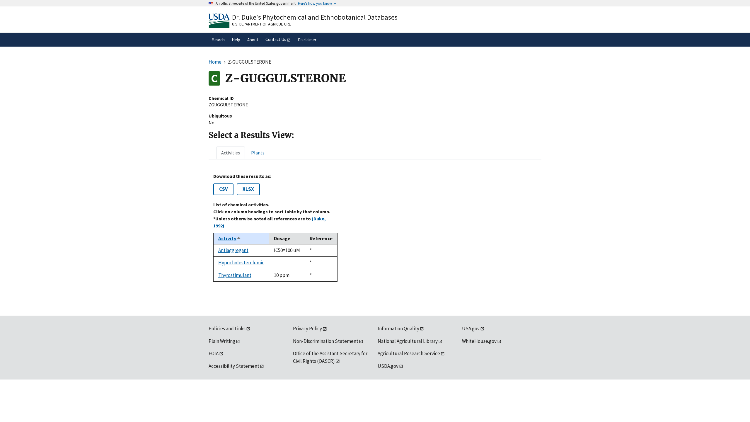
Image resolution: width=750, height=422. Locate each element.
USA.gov (471, 328)
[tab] (231, 152)
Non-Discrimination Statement (325, 341)
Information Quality (398, 328)
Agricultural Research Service (409, 353)
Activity (229, 238)
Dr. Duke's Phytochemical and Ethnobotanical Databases (315, 17)
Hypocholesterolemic (241, 262)
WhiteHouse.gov (479, 341)
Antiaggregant (233, 250)
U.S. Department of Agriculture (261, 24)
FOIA (214, 353)
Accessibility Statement (234, 366)
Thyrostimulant (234, 275)
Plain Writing (222, 341)
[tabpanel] (375, 227)
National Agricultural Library (408, 341)
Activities (230, 153)
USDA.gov (388, 366)
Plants (258, 153)
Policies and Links (227, 328)
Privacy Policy (307, 328)
